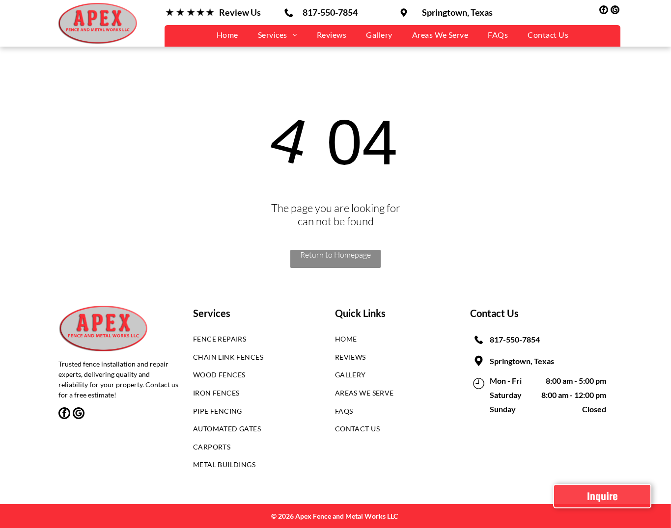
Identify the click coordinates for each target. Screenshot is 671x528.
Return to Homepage (335, 255)
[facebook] (603, 11)
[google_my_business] (615, 11)
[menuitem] (227, 34)
